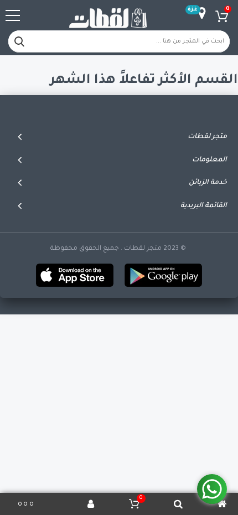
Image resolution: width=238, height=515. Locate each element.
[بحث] (19, 41)
